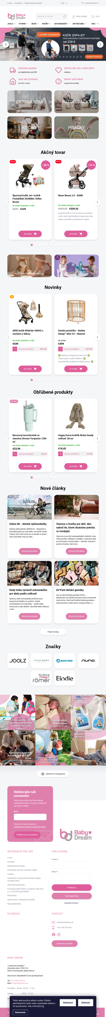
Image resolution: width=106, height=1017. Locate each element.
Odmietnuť (68, 1002)
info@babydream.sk (65, 922)
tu (43, 1006)
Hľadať (64, 16)
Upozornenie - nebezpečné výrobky (21, 900)
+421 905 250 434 (64, 927)
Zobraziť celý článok (29, 551)
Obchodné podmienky (16, 885)
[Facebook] (54, 934)
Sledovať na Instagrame (55, 774)
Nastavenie (20, 1012)
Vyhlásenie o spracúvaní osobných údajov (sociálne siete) (24, 879)
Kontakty (18, 3)
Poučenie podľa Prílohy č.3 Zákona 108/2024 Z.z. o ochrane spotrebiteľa (25, 890)
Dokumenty (12, 895)
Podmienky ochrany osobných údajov (22, 870)
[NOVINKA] (30, 417)
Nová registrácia (71, 896)
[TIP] (30, 313)
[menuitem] (11, 24)
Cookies (10, 874)
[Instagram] (59, 934)
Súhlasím (85, 1002)
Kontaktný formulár (65, 944)
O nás (9, 3)
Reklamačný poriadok (33, 3)
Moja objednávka (14, 904)
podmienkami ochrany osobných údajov (30, 827)
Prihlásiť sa (71, 888)
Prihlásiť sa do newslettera (27, 835)
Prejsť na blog (53, 632)
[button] (4, 44)
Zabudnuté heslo (71, 903)
